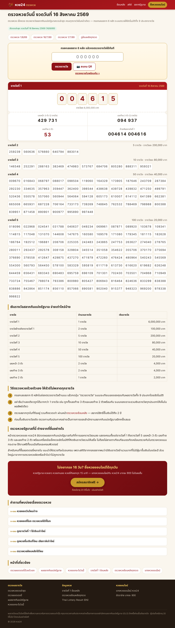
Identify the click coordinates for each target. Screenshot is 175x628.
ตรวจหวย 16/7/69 (42, 37)
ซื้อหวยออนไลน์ (157, 4)
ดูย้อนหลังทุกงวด (89, 37)
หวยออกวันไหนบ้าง (27, 511)
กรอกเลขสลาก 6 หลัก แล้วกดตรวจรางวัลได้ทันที (87, 48)
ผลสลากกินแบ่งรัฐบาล (51, 570)
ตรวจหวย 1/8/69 (18, 37)
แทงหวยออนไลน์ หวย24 (127, 591)
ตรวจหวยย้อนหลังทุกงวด (126, 570)
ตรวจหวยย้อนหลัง (77, 413)
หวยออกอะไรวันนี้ (76, 570)
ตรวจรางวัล (61, 67)
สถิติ (129, 4)
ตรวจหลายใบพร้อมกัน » (87, 73)
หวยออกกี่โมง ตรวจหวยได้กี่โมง (34, 521)
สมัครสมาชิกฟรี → (87, 482)
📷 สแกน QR (84, 67)
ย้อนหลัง (121, 4)
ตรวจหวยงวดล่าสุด (17, 591)
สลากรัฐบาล (140, 4)
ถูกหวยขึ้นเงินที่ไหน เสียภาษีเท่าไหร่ (35, 541)
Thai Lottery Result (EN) (75, 600)
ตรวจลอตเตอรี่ (15, 595)
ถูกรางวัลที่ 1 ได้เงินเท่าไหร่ (31, 531)
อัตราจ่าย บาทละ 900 (126, 595)
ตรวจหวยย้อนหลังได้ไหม (30, 551)
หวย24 (25, 4)
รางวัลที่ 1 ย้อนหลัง (99, 570)
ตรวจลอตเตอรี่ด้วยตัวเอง (22, 570)
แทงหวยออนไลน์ (152, 570)
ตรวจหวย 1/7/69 (66, 37)
